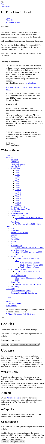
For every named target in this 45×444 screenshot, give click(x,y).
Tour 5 (17, 179)
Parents (8, 226)
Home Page (5, 6)
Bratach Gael (16, 282)
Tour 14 (18, 198)
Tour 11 (18, 192)
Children (9, 243)
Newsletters (15, 231)
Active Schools (16, 246)
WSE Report (15, 211)
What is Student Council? (29, 263)
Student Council (17, 256)
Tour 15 (18, 200)
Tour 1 (17, 170)
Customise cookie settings (29, 344)
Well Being (15, 222)
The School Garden (18, 215)
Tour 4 (17, 177)
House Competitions (18, 276)
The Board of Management (21, 291)
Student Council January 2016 (31, 265)
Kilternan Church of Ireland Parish (24, 293)
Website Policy (11, 306)
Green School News (18, 250)
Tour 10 (18, 190)
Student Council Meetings (30, 267)
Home (8, 18)
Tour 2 (17, 172)
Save (22, 442)
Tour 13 (18, 196)
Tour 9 (17, 183)
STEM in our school (18, 269)
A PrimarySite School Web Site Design (20, 314)
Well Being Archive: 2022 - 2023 (28, 224)
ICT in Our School (13, 22)
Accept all (14, 344)
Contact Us (15, 162)
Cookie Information (13, 303)
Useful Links (15, 239)
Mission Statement (17, 164)
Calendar (14, 235)
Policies (13, 237)
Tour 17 (18, 205)
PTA (12, 228)
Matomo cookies (13, 398)
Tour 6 (17, 181)
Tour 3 (17, 175)
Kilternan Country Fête (19, 213)
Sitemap (9, 301)
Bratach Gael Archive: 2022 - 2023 (28, 284)
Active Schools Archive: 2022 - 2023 (29, 248)
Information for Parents (19, 233)
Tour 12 (18, 194)
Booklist (14, 241)
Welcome (14, 160)
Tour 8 (17, 185)
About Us (9, 20)
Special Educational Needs (21, 209)
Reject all (5, 344)
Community (10, 289)
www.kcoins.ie (30, 83)
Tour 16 (18, 203)
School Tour (15, 168)
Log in (3, 4)
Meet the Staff (16, 166)
